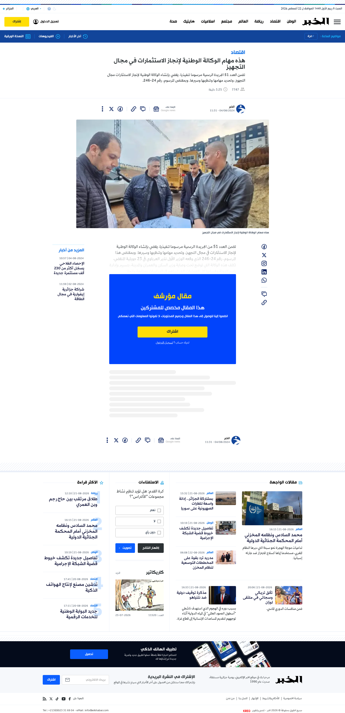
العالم (243, 21)
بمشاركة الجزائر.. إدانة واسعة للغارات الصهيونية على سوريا (196, 503)
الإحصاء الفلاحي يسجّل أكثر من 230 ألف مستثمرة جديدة (69, 268)
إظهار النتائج (151, 548)
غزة (310, 36)
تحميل (89, 654)
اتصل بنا (243, 698)
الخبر (232, 106)
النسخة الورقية (14, 36)
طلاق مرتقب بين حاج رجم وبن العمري (73, 502)
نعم (152, 510)
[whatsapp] (264, 280)
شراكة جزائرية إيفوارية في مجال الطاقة (71, 294)
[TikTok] (57, 699)
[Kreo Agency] (247, 710)
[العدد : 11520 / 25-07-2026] (139, 595)
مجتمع (226, 21)
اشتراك (172, 332)
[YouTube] (63, 699)
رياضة (259, 21)
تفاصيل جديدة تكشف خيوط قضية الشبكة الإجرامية (196, 533)
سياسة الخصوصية (292, 698)
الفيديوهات (46, 36)
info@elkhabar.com (97, 710)
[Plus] (102, 109)
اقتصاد (275, 21)
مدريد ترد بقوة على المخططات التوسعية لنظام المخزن (197, 562)
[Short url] (133, 109)
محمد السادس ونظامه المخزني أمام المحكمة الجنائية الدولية (273, 538)
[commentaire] (142, 109)
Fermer (337, 21)
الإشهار (254, 698)
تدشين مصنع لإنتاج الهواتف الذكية (71, 588)
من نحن (230, 698)
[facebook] (120, 109)
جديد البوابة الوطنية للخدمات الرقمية (78, 614)
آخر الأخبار (74, 36)
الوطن (291, 21)
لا (154, 521)
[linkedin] (264, 272)
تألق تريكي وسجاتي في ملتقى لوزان (258, 597)
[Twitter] (51, 699)
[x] (111, 109)
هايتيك (189, 21)
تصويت (127, 548)
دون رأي (150, 532)
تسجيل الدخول (164, 343)
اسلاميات (208, 21)
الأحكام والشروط (270, 698)
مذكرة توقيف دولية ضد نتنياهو (191, 595)
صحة (173, 21)
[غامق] (54, 8)
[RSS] (44, 699)
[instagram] (264, 263)
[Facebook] (70, 699)
